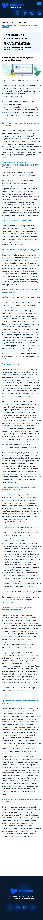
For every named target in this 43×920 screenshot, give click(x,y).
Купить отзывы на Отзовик (16, 38)
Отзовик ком (9, 83)
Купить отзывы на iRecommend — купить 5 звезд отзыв (18, 48)
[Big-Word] (13, 5)
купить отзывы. (8, 602)
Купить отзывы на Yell (14, 35)
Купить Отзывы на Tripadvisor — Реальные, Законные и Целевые (18, 43)
